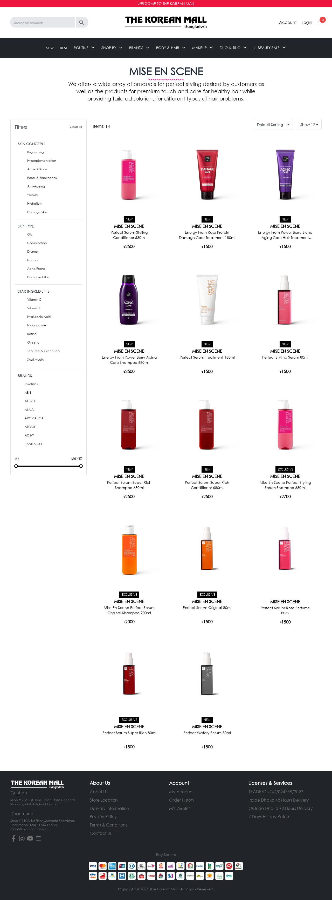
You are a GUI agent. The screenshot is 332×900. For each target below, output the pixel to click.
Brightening (35, 152)
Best (63, 47)
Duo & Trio (230, 47)
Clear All (76, 127)
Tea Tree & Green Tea (43, 351)
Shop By (108, 47)
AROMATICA (34, 418)
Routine (81, 47)
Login (307, 22)
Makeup (199, 47)
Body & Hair (167, 47)
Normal (32, 260)
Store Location (104, 800)
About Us (98, 791)
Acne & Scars (37, 169)
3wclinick (31, 384)
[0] (319, 23)
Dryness (33, 251)
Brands (136, 47)
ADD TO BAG (129, 246)
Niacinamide (36, 325)
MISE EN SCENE (129, 226)
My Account (181, 791)
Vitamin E (33, 308)
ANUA (29, 409)
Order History (182, 800)
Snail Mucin (35, 359)
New (50, 47)
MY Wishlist (179, 808)
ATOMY (30, 427)
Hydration (34, 203)
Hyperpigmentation (41, 160)
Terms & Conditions (108, 825)
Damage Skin (37, 212)
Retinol (32, 334)
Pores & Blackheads (42, 178)
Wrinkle (32, 195)
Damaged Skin (38, 277)
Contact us (101, 833)
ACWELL (31, 401)
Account (287, 22)
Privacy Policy (103, 816)
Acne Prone (36, 268)
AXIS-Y (29, 435)
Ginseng (33, 342)
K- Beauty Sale (266, 47)
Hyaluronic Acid (39, 316)
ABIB (28, 392)
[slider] (16, 466)
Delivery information (109, 808)
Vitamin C (34, 299)
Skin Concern (31, 143)
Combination (37, 243)
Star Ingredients (34, 291)
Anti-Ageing (36, 186)
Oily (29, 234)
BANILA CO (33, 444)
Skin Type (26, 226)
